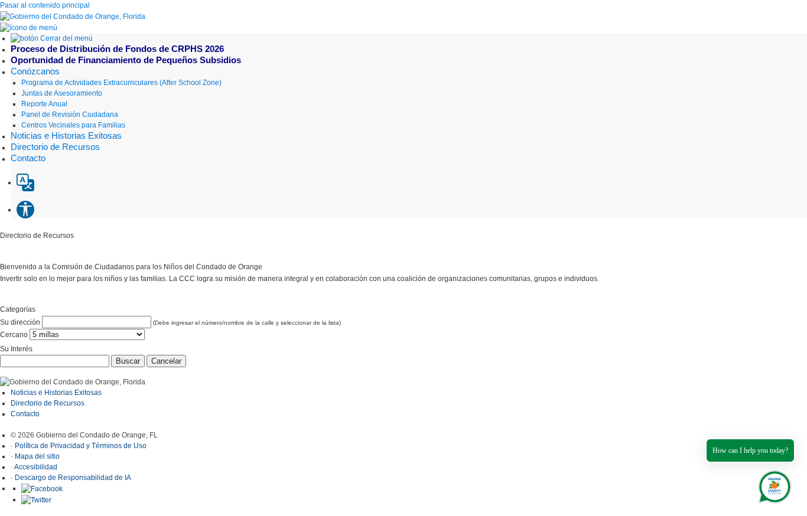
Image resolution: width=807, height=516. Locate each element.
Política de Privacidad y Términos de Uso (81, 446)
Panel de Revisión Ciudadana (69, 114)
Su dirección (20, 322)
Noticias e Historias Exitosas (56, 392)
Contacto (25, 414)
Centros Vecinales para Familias (73, 125)
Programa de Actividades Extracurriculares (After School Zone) (121, 83)
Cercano (14, 335)
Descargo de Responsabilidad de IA (73, 477)
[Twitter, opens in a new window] (36, 499)
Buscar (128, 361)
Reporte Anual (44, 104)
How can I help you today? (750, 450)
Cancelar (166, 361)
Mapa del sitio (37, 456)
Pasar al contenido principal (45, 5)
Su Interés (16, 349)
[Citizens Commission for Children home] (72, 16)
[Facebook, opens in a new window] (42, 488)
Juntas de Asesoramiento (61, 93)
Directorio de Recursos (48, 403)
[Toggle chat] (772, 484)
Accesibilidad (35, 467)
